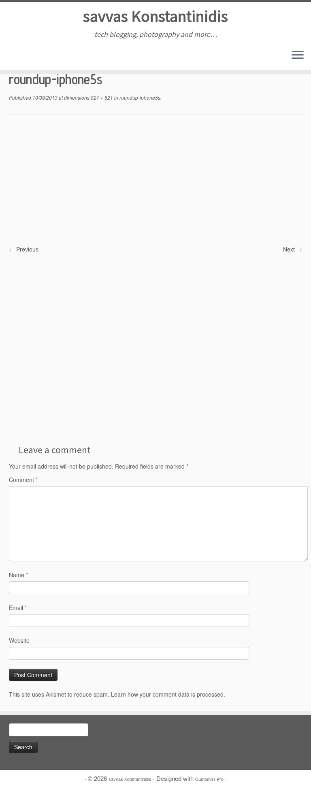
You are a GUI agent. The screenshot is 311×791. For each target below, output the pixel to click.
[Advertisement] (155, 184)
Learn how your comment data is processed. (168, 694)
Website (19, 640)
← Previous (23, 249)
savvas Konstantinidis (155, 16)
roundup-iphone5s (139, 97)
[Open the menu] (298, 55)
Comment (23, 479)
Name (18, 575)
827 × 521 (101, 97)
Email (18, 607)
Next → (292, 249)
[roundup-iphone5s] (155, 345)
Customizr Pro (209, 779)
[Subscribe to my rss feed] (14, 56)
